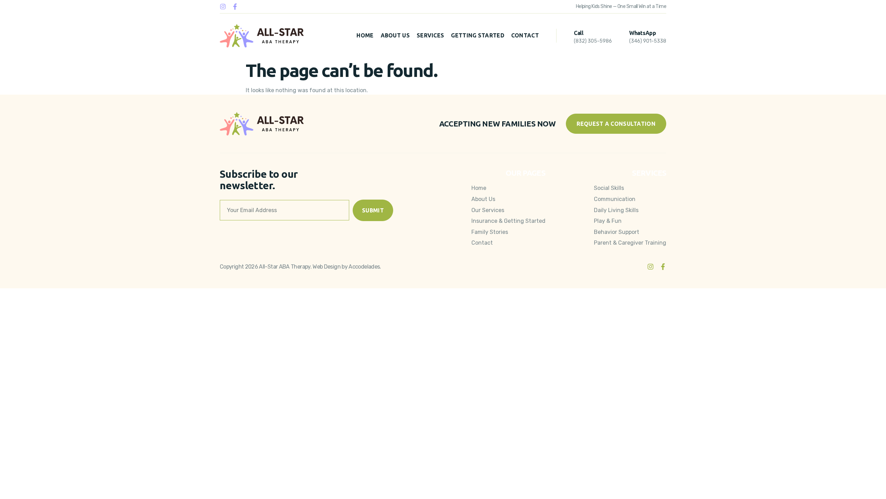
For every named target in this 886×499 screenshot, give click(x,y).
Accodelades (364, 266)
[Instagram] (223, 6)
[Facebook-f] (235, 6)
